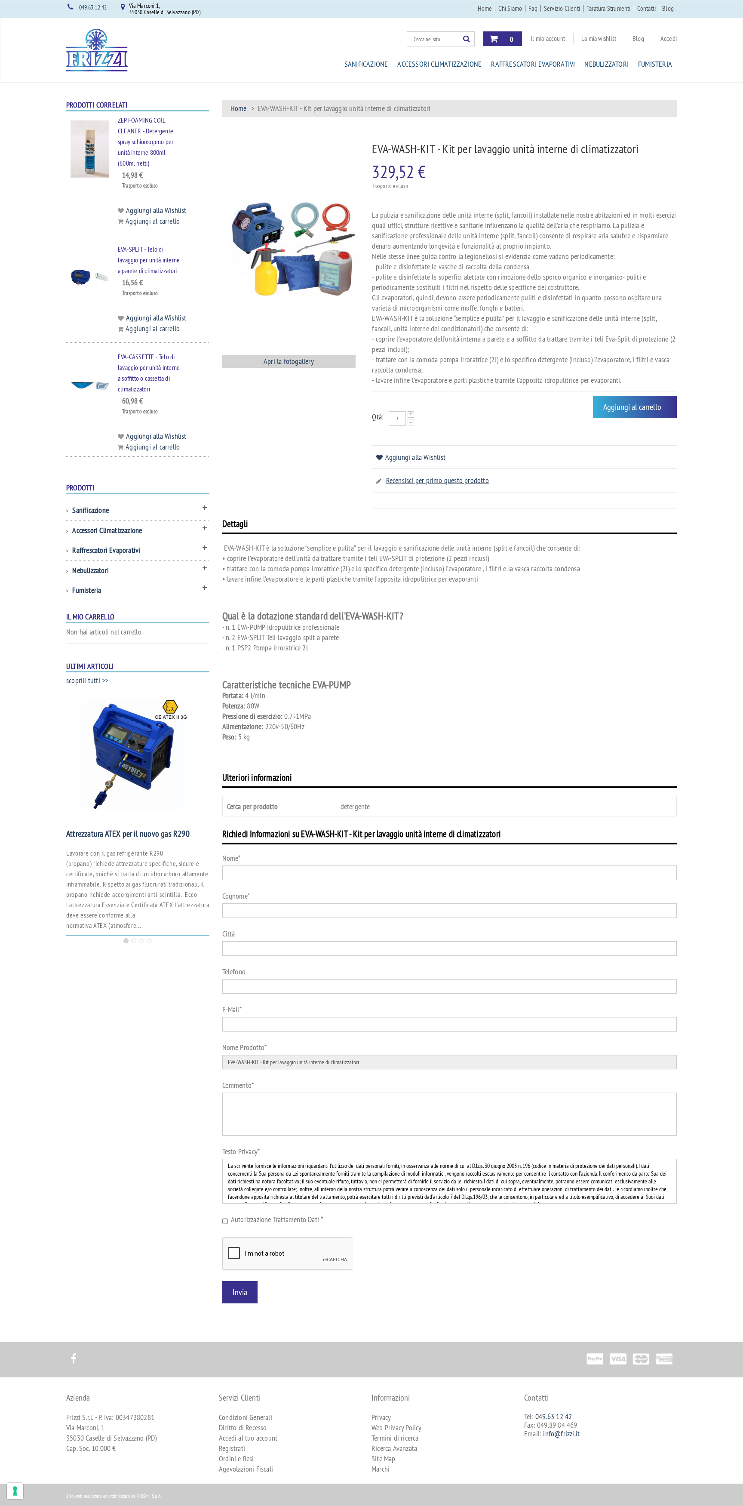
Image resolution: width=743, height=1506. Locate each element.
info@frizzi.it (561, 1433)
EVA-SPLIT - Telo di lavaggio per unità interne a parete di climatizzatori (149, 260)
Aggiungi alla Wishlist (415, 457)
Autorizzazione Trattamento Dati (277, 1219)
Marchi (381, 1469)
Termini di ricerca (395, 1438)
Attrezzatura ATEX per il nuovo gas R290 (128, 833)
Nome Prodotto (244, 1047)
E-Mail (232, 1009)
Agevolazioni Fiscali (246, 1469)
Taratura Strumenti (608, 8)
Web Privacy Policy (397, 1427)
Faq (532, 8)
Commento (238, 1085)
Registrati (232, 1448)
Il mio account (548, 38)
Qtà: (378, 417)
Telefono (234, 971)
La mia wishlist (598, 38)
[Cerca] (468, 39)
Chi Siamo (510, 8)
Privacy (381, 1417)
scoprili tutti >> (87, 680)
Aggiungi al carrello (153, 221)
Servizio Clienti (562, 8)
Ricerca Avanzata (394, 1448)
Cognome (236, 896)
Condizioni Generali (245, 1417)
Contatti (646, 8)
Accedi (668, 38)
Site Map (384, 1458)
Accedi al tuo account (248, 1438)
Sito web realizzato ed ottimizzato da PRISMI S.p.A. (114, 1496)
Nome (231, 858)
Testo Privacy (241, 1151)
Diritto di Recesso (243, 1427)
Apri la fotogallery (289, 361)
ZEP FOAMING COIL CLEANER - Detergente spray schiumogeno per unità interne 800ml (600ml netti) (145, 141)
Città (228, 934)
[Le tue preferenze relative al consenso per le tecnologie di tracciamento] (15, 1491)
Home (485, 8)
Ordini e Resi (236, 1458)
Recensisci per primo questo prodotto (437, 480)
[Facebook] (73, 1354)
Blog (668, 8)
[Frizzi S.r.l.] (97, 50)
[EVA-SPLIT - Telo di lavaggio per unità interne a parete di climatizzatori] (85, 278)
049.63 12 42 (93, 7)
